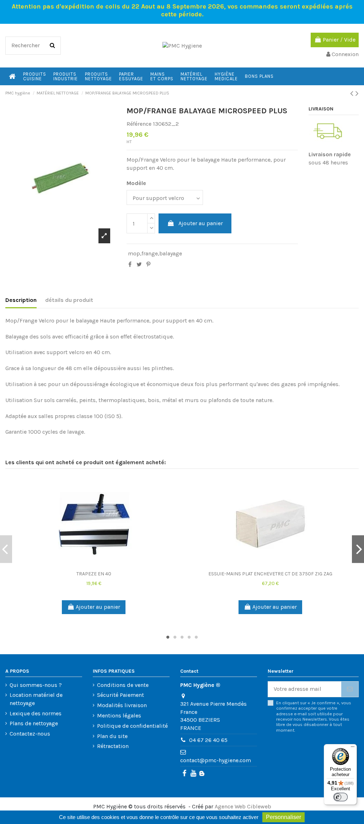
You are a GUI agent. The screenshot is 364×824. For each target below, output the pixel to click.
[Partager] (130, 264)
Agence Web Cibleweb (243, 806)
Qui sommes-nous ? (36, 685)
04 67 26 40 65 (208, 740)
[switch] (340, 797)
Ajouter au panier (200, 223)
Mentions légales (119, 715)
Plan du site (112, 736)
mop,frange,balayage (155, 253)
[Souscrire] (349, 689)
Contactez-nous (30, 733)
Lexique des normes (35, 713)
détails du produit (69, 300)
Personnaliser (283, 817)
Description (21, 300)
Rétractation (113, 746)
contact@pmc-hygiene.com (215, 760)
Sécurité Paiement (120, 695)
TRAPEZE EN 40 (93, 574)
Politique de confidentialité (132, 725)
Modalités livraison (122, 705)
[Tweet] (139, 264)
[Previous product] (352, 93)
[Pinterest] (148, 264)
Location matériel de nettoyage (36, 699)
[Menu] (352, 748)
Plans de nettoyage (34, 723)
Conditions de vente (123, 685)
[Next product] (357, 93)
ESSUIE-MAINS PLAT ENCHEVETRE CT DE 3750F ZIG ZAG (270, 574)
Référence (139, 123)
